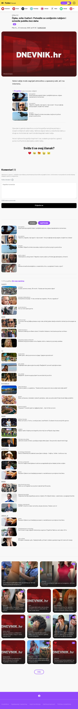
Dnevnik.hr (7, 8)
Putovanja (36, 8)
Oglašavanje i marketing (19, 704)
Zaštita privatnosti (49, 704)
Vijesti (17, 8)
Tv (73, 8)
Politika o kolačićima (64, 704)
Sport (26, 8)
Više (39, 672)
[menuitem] (74, 3)
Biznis (56, 8)
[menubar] (74, 3)
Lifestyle (46, 8)
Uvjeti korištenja (34, 704)
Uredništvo (5, 704)
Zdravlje (65, 8)
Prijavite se (39, 205)
